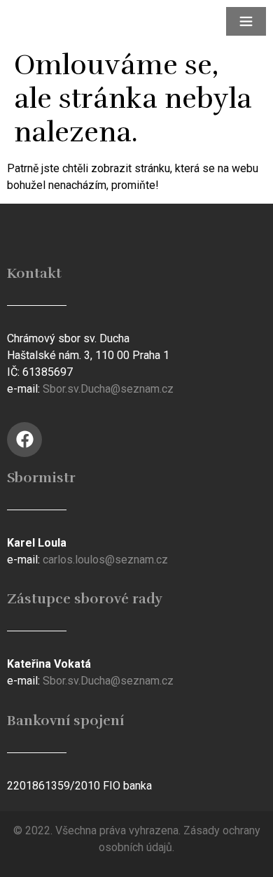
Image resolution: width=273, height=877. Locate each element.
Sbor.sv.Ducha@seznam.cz (108, 388)
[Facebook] (24, 439)
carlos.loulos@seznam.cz (105, 559)
